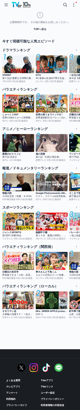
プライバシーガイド (16, 405)
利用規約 (11, 398)
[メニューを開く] (6, 5)
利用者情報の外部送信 (52, 405)
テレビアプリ (13, 386)
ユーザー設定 (48, 392)
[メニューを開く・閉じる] (74, 5)
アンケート (12, 392)
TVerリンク (47, 386)
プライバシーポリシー (52, 398)
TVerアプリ (47, 380)
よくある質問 (13, 380)
